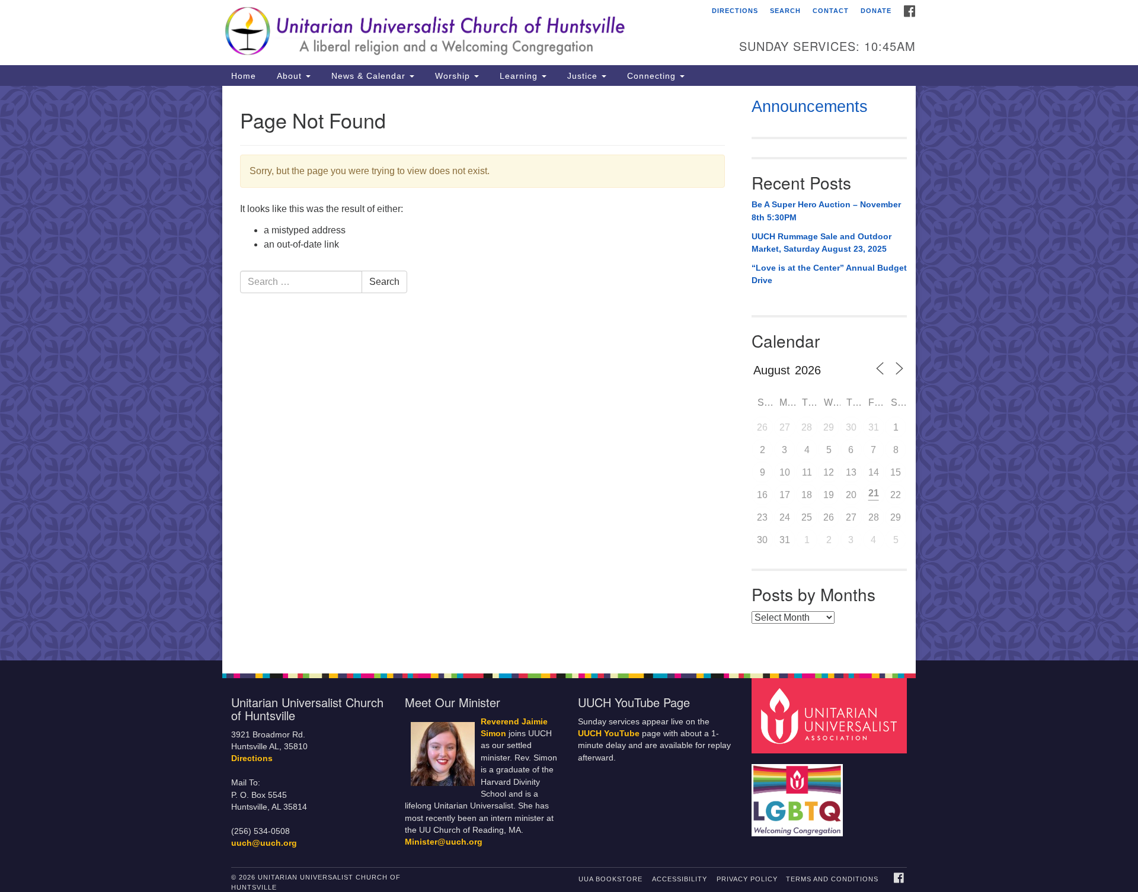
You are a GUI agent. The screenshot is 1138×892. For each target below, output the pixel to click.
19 (828, 495)
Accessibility (679, 879)
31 (873, 427)
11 (807, 472)
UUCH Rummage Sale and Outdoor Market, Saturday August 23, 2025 (821, 243)
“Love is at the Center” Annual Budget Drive (829, 274)
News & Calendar (368, 76)
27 (784, 427)
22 (895, 495)
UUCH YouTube (609, 733)
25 (806, 517)
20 (851, 495)
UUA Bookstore (610, 879)
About (289, 76)
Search (785, 10)
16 (762, 495)
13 (851, 472)
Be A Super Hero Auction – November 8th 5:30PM (826, 211)
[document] (569, 373)
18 (806, 495)
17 (784, 495)
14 (873, 472)
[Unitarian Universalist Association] (831, 715)
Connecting (651, 76)
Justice (582, 76)
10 (784, 472)
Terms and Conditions (832, 879)
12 (828, 472)
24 (784, 517)
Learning (519, 76)
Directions (735, 10)
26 (762, 427)
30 (851, 427)
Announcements (810, 106)
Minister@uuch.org (443, 842)
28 (806, 427)
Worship (452, 76)
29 (828, 427)
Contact (831, 10)
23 (762, 517)
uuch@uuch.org (264, 843)
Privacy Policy (747, 879)
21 (873, 493)
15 (895, 472)
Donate (876, 10)
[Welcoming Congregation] (799, 794)
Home (243, 76)
